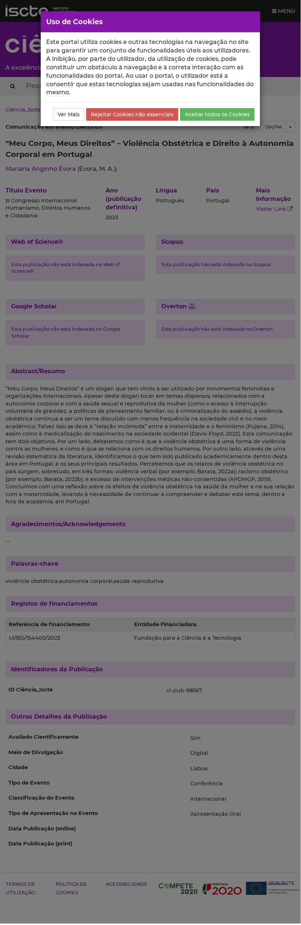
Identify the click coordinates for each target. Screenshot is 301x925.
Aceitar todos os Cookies (217, 114)
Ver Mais (69, 114)
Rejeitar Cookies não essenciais (132, 114)
